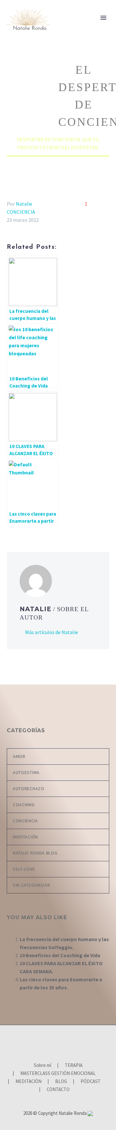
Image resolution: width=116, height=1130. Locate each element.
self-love (24, 869)
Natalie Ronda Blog (35, 853)
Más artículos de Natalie (51, 632)
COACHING (24, 805)
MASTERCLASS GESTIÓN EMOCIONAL (58, 1073)
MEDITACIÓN (25, 837)
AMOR (19, 756)
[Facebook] (45, 1042)
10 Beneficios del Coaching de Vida (60, 955)
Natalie (24, 204)
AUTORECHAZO (28, 788)
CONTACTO (58, 1089)
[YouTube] (62, 1042)
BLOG (61, 1081)
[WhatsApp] (70, 1042)
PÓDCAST (91, 1081)
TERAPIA (73, 1065)
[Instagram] (53, 1042)
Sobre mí (72, 28)
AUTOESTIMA (26, 772)
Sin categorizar (31, 885)
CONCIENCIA (21, 212)
